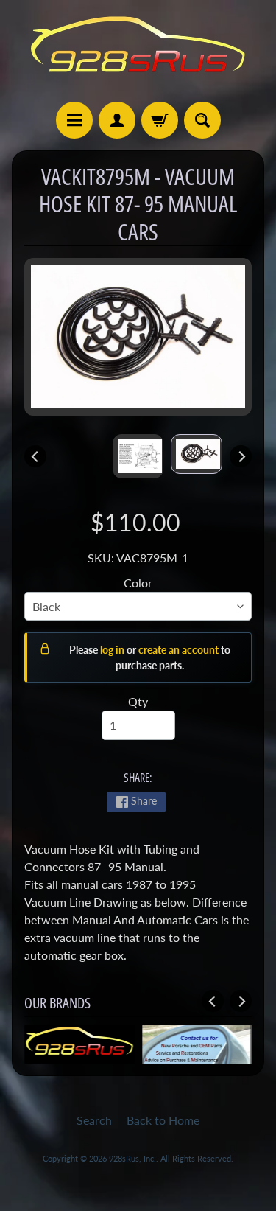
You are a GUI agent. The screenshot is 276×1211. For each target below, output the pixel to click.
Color (138, 583)
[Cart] (159, 120)
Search (94, 1120)
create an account (179, 649)
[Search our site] (202, 120)
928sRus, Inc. (132, 1158)
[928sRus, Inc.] (138, 51)
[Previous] (35, 456)
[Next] (241, 456)
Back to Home (163, 1120)
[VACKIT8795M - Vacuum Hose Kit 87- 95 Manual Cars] (196, 454)
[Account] (117, 120)
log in (113, 649)
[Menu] (74, 120)
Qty (138, 701)
